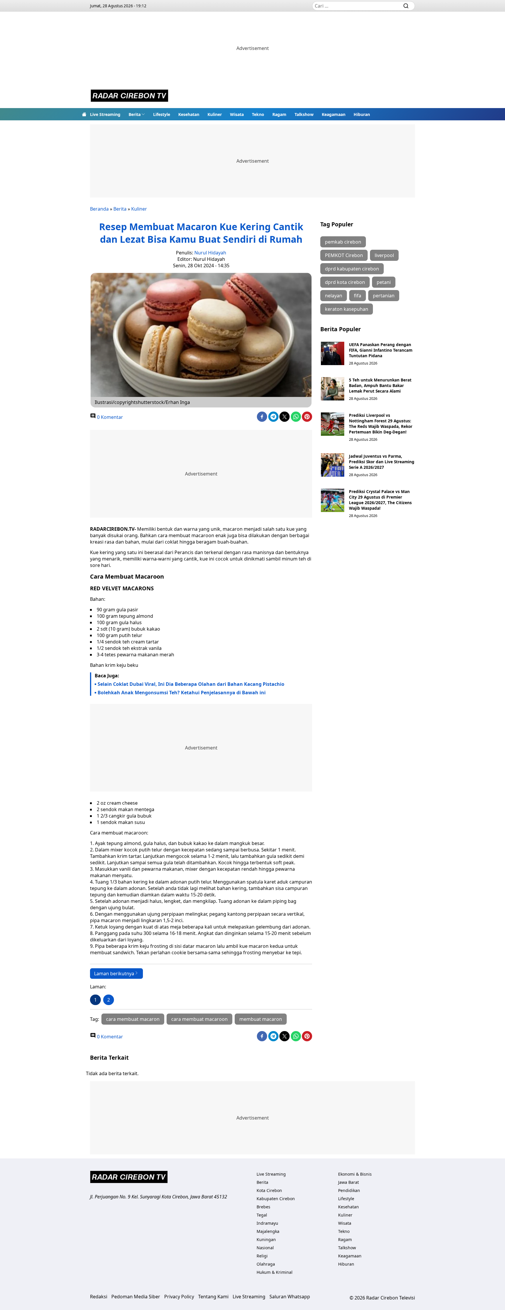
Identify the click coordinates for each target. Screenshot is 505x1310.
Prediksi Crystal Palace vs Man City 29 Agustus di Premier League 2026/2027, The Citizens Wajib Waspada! (380, 500)
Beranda (99, 209)
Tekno (258, 114)
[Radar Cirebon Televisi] (129, 96)
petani (384, 282)
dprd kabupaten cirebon (352, 269)
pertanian (384, 295)
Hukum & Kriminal (275, 1272)
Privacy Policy (179, 1296)
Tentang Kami (213, 1296)
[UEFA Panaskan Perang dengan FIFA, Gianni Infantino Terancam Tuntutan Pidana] (332, 353)
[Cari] (406, 6)
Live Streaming (105, 114)
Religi (262, 1256)
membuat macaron (260, 1019)
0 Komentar (109, 417)
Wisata (237, 114)
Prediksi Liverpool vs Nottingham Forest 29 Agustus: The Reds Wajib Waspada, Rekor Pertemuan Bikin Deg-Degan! (380, 423)
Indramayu (267, 1223)
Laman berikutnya (114, 973)
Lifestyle (161, 114)
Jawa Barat (348, 1182)
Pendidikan (349, 1190)
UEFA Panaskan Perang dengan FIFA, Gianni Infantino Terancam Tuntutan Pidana (380, 350)
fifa (357, 295)
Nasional (265, 1247)
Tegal (262, 1215)
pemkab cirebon (343, 242)
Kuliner (214, 114)
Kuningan (266, 1239)
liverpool (384, 255)
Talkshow (304, 114)
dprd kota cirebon (345, 282)
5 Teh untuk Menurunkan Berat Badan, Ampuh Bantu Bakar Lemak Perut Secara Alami (380, 385)
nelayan (333, 295)
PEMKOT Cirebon (344, 255)
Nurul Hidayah (210, 252)
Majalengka (268, 1231)
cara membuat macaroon (199, 1019)
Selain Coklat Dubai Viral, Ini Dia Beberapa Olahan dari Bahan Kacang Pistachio (191, 684)
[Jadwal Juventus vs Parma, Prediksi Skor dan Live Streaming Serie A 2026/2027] (332, 465)
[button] (137, 114)
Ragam (279, 114)
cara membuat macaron (133, 1019)
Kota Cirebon (269, 1190)
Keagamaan (333, 114)
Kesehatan (188, 114)
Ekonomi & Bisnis (355, 1174)
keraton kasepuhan (346, 309)
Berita (135, 114)
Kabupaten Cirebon (276, 1198)
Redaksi (98, 1296)
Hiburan (362, 114)
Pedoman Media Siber (135, 1296)
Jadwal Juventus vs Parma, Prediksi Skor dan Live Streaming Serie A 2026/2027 (381, 461)
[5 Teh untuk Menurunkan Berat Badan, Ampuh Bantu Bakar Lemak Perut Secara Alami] (332, 388)
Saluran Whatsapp (289, 1296)
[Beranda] (84, 114)
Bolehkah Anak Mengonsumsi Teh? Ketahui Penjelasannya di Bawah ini (182, 692)
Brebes (263, 1207)
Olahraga (266, 1264)
